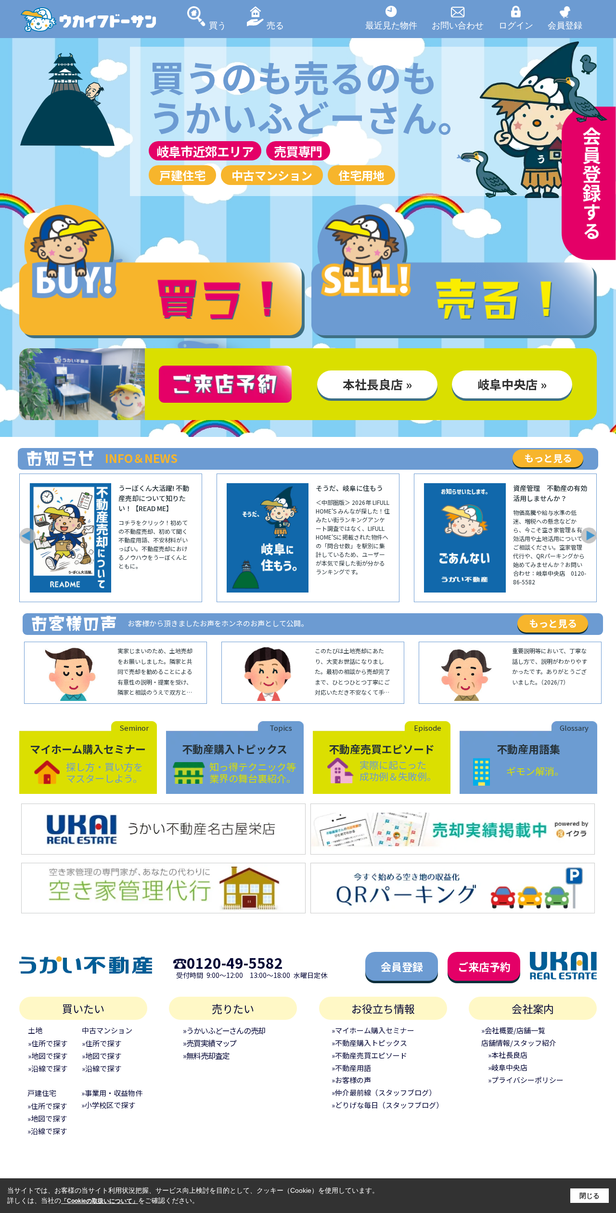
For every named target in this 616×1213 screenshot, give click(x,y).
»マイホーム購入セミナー (373, 1030)
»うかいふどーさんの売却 (224, 1030)
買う (217, 25)
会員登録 (565, 25)
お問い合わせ (458, 25)
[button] (27, 535)
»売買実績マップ (209, 1043)
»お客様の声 (351, 1080)
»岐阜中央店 (507, 1067)
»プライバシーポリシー (526, 1080)
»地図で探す (47, 1056)
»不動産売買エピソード (369, 1055)
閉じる (589, 1196)
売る (275, 25)
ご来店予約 (484, 966)
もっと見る (548, 458)
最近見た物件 (391, 25)
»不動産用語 (351, 1068)
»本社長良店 (507, 1055)
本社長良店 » (377, 384)
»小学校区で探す (108, 1105)
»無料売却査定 (206, 1055)
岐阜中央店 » (512, 384)
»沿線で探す (47, 1068)
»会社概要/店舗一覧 (513, 1030)
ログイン (516, 25)
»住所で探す (47, 1043)
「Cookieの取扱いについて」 (99, 1201)
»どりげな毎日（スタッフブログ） (387, 1105)
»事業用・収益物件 (111, 1093)
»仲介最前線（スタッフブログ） (384, 1092)
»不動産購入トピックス (369, 1043)
